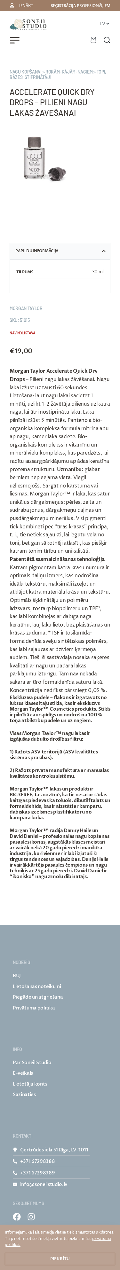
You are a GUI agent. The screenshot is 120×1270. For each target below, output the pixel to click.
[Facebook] (17, 1217)
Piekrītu (60, 1259)
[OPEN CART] (93, 39)
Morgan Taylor (26, 308)
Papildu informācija (37, 250)
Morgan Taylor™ (29, 789)
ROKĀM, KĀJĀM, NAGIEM (69, 71)
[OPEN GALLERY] (45, 159)
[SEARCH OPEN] (106, 39)
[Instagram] (31, 1217)
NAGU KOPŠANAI (26, 71)
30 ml (98, 272)
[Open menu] (15, 40)
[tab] (60, 251)
